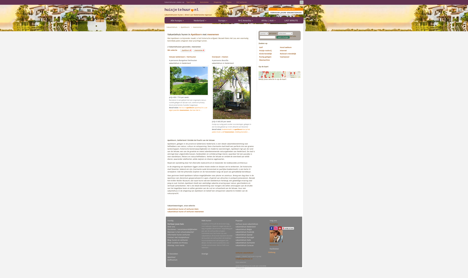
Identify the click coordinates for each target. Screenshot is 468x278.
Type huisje (190, 2)
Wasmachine (264, 60)
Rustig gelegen (265, 57)
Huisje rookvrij (265, 50)
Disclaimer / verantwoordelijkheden (182, 229)
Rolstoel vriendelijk (288, 54)
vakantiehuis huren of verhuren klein (183, 209)
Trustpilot (274, 224)
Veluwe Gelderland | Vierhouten (182, 57)
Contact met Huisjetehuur (178, 237)
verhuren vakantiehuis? (244, 253)
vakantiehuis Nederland (246, 226)
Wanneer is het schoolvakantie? (180, 232)
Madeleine (274, 245)
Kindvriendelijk (265, 54)
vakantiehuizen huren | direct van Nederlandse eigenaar (188, 15)
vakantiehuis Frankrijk (245, 232)
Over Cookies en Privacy (177, 243)
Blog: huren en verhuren (177, 240)
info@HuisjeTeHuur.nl (244, 259)
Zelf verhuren (242, 2)
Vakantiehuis (171, 27)
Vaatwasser (284, 57)
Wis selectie (172, 50)
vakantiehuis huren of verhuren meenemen (185, 211)
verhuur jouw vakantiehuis (247, 224)
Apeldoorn (185, 27)
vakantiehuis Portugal (245, 237)
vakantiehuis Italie (243, 240)
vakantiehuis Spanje (244, 235)
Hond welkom (286, 47)
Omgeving (217, 2)
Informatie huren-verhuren (178, 235)
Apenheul (171, 257)
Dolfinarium (172, 260)
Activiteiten (204, 2)
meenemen (197, 27)
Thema (228, 2)
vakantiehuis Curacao (245, 245)
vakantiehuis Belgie (244, 229)
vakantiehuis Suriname (245, 243)
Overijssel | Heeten (220, 57)
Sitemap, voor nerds (175, 245)
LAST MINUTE (291, 20)
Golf (261, 47)
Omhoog (271, 252)
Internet (283, 50)
